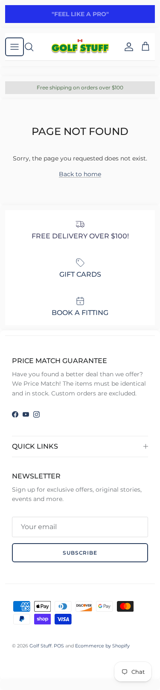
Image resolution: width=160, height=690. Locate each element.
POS (59, 646)
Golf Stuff (40, 646)
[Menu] (14, 46)
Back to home (80, 174)
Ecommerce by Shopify (102, 646)
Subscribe (80, 553)
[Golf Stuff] (80, 46)
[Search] (33, 46)
